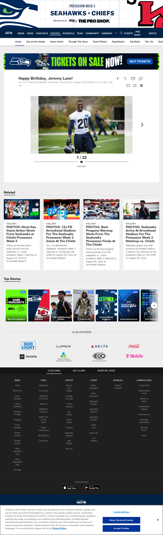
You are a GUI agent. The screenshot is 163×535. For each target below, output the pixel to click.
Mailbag (17, 419)
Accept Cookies (121, 528)
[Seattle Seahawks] (81, 502)
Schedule (118, 380)
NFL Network (43, 435)
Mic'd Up (43, 404)
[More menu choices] (116, 33)
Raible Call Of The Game (43, 419)
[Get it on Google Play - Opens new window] (91, 489)
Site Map (17, 470)
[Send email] (133, 80)
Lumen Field (144, 385)
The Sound (43, 390)
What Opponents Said (17, 462)
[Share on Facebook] (117, 80)
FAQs (144, 435)
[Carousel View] (128, 85)
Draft (17, 385)
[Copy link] (140, 79)
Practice (69, 427)
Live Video (43, 441)
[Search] (121, 33)
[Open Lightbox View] (81, 133)
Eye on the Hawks (69, 388)
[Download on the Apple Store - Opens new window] (70, 488)
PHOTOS (69, 380)
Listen (94, 380)
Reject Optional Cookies (121, 520)
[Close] (157, 519)
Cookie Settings (121, 512)
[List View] (141, 85)
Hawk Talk (93, 433)
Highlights (43, 385)
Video (43, 380)
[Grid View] (134, 85)
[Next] (142, 125)
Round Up (17, 390)
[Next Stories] (154, 305)
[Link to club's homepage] (9, 33)
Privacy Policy (59, 528)
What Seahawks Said (17, 451)
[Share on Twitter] (125, 80)
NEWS (17, 380)
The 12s (69, 449)
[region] (81, 520)
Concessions (144, 414)
